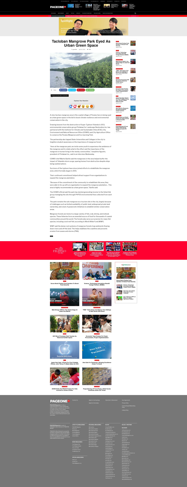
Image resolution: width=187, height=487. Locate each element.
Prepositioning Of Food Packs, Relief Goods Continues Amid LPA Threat (122, 128)
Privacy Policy (125, 403)
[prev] (132, 16)
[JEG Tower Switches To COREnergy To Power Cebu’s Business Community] (125, 6)
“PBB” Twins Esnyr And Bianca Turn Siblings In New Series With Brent (122, 72)
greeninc (75, 49)
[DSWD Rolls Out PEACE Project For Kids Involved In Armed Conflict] (133, 117)
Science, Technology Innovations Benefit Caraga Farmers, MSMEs (122, 54)
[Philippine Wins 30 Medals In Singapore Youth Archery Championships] (130, 246)
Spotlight (118, 106)
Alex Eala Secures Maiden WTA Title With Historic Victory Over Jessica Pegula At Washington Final (113, 254)
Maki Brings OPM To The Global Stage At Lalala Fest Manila (123, 63)
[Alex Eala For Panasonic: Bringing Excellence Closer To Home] (71, 6)
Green (51, 236)
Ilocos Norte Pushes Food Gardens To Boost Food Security (122, 44)
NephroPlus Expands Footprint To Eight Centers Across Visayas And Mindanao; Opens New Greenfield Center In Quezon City (96, 7)
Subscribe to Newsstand (111, 400)
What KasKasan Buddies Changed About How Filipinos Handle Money (114, 6)
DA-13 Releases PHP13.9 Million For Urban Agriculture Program (129, 298)
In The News (118, 87)
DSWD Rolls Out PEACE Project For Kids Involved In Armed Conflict (122, 118)
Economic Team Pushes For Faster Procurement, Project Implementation (122, 90)
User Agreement (126, 400)
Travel (117, 77)
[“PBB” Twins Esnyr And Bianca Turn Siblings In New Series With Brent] (133, 70)
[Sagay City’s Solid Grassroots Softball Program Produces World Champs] (96, 246)
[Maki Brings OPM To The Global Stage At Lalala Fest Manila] (133, 61)
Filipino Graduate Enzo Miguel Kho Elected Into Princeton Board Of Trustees (80, 254)
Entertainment (119, 59)
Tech (117, 96)
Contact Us (75, 400)
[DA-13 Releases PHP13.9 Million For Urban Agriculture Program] (119, 298)
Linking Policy (125, 410)
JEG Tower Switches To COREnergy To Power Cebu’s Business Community (132, 6)
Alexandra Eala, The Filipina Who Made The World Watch (78, 15)
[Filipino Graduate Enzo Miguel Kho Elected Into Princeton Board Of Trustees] (80, 246)
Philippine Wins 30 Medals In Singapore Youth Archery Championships (130, 254)
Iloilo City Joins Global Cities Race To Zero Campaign (129, 292)
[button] (135, 13)
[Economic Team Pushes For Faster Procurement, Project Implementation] (133, 88)
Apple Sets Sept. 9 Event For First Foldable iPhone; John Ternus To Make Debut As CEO (122, 99)
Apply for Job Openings (94, 400)
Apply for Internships (94, 403)
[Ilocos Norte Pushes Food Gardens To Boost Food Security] (133, 43)
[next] (135, 16)
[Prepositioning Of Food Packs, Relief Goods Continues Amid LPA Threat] (133, 126)
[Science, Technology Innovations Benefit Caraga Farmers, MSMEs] (133, 52)
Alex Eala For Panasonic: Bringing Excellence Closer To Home (78, 6)
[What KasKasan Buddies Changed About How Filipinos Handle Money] (107, 6)
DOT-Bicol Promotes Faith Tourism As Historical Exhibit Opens (122, 81)
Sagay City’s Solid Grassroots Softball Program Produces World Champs (96, 254)
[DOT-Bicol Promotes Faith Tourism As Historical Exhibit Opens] (133, 79)
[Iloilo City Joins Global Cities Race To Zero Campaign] (119, 292)
